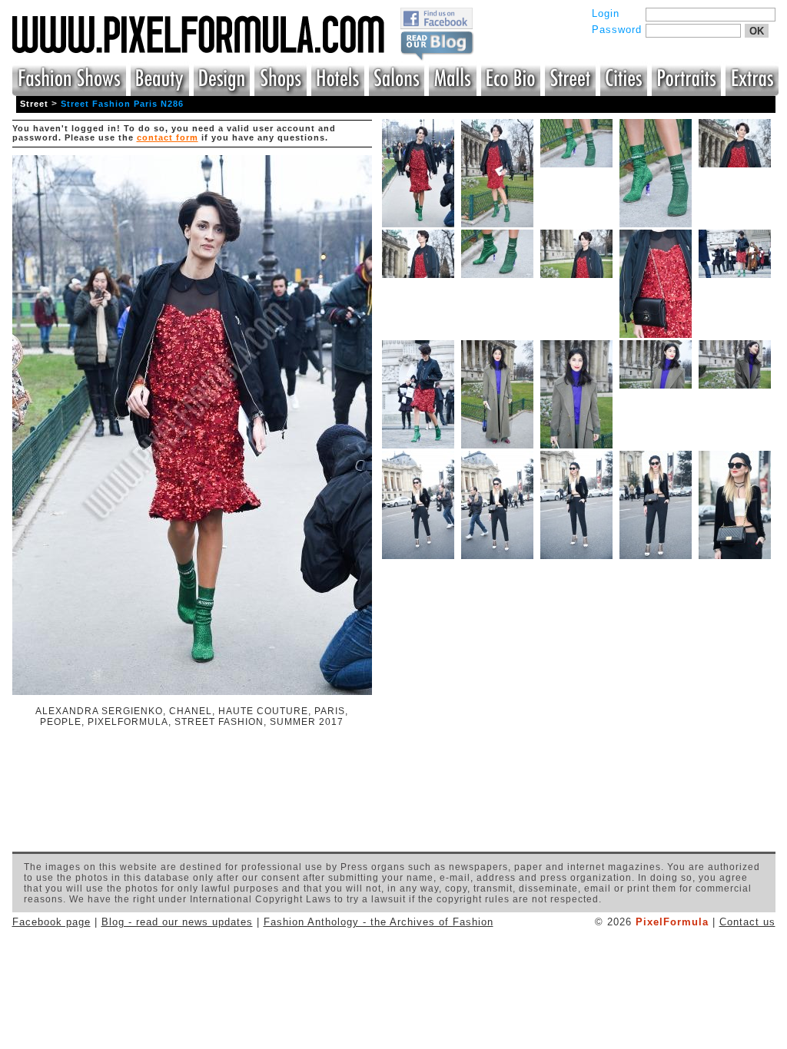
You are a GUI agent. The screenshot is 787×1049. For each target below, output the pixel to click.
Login (605, 13)
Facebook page (51, 922)
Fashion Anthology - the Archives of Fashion (378, 922)
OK (756, 31)
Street (34, 103)
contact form (167, 137)
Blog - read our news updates (177, 922)
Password (617, 29)
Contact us (747, 922)
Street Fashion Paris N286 (122, 103)
